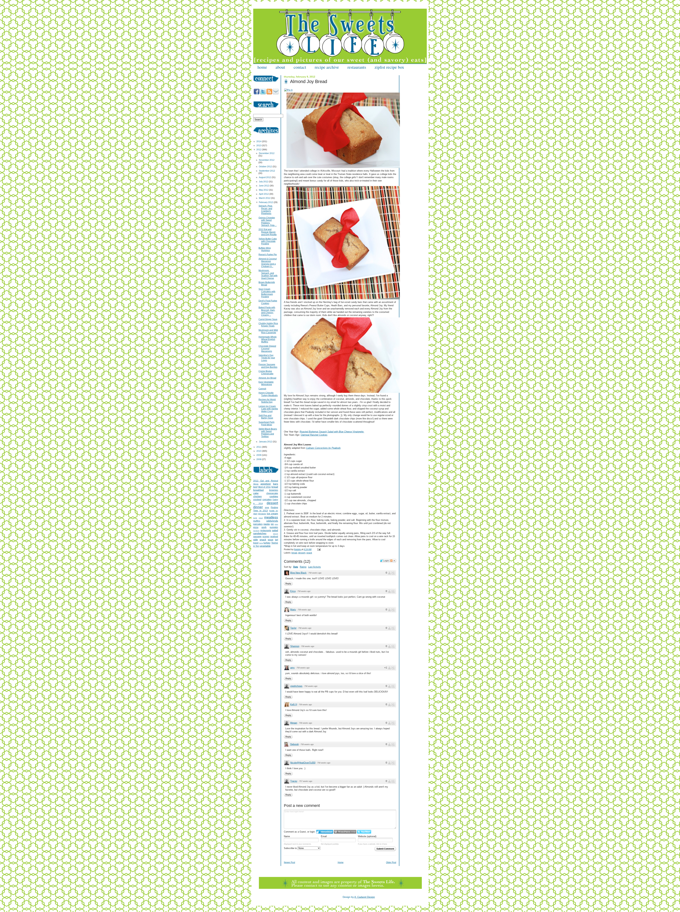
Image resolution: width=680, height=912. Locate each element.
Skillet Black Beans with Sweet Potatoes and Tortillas (268, 433)
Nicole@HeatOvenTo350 (302, 762)
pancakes (258, 524)
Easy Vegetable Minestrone (266, 383)
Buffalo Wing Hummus (265, 249)
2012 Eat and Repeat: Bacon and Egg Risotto (268, 232)
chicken (257, 496)
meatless (271, 517)
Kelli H (293, 704)
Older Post (391, 862)
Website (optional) (367, 836)
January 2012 (266, 441)
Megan (293, 723)
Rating (303, 567)
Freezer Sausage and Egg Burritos (268, 365)
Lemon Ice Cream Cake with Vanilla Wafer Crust (268, 409)
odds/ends (272, 520)
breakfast (258, 490)
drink (267, 507)
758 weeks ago (314, 573)
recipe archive (327, 67)
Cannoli (262, 388)
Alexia (255, 484)
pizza (255, 527)
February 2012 (266, 202)
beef (255, 487)
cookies (274, 496)
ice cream (272, 513)
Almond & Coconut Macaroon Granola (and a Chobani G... (268, 263)
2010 (259, 451)
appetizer (265, 483)
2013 (259, 145)
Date (295, 567)
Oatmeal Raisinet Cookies (314, 435)
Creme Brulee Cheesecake (266, 372)
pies (276, 524)
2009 (259, 455)
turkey (267, 542)
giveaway (262, 514)
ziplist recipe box (389, 67)
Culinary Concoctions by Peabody (323, 448)
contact (300, 67)
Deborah (294, 744)
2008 (259, 459)
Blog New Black (298, 572)
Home (341, 862)
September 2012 (267, 171)
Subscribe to (291, 848)
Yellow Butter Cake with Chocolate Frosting (268, 241)
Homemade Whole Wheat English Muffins (268, 339)
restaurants (356, 67)
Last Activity (314, 567)
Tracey (293, 781)
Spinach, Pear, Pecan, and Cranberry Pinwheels (266, 210)
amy (292, 667)
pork (264, 527)
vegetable (265, 546)
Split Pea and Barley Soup (266, 416)
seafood (274, 536)
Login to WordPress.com (345, 832)
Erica (293, 591)
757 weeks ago (305, 781)
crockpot (257, 499)
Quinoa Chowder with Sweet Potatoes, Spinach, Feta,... (268, 221)
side (255, 539)
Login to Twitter (364, 832)
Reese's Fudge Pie (268, 254)
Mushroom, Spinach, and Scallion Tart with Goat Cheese (268, 274)
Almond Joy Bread (267, 378)
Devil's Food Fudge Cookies (268, 302)
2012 (259, 149)
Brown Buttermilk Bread (267, 283)
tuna (261, 543)
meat (261, 518)
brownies (273, 490)
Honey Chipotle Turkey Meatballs (268, 394)
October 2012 (266, 166)
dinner (258, 507)
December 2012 (266, 153)
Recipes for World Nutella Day (267, 400)
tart (276, 539)
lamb (255, 518)
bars (275, 483)
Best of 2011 (264, 487)
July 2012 (264, 181)
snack (309, 553)
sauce (275, 534)
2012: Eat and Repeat (265, 481)
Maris (293, 609)
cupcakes (267, 499)
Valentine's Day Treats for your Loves (267, 358)
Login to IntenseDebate (324, 832)
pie (272, 524)
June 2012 (264, 185)
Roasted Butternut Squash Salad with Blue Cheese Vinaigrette (332, 431)
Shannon (294, 646)
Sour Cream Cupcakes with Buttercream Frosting (267, 293)
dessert (301, 553)
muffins (256, 521)
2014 (259, 141)
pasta (267, 524)
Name (287, 836)
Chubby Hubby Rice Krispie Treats (268, 324)
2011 (259, 447)
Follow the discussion (393, 560)
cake (256, 493)
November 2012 (266, 160)
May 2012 (264, 190)
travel (256, 543)
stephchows (296, 686)
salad (275, 530)
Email (324, 836)
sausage (257, 536)
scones (265, 536)
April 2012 (264, 194)
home (262, 67)
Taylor (293, 628)
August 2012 (265, 177)
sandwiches (259, 533)
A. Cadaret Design (364, 897)
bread (294, 553)
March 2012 (265, 198)
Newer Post (289, 862)
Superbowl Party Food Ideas (266, 423)
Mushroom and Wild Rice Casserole (268, 331)
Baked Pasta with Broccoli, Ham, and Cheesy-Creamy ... (267, 311)
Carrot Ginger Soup (268, 319)
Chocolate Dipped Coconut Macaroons (267, 348)
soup (270, 539)
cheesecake (272, 493)
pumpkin (274, 527)
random (256, 531)
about (280, 67)
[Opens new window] (288, 90)
